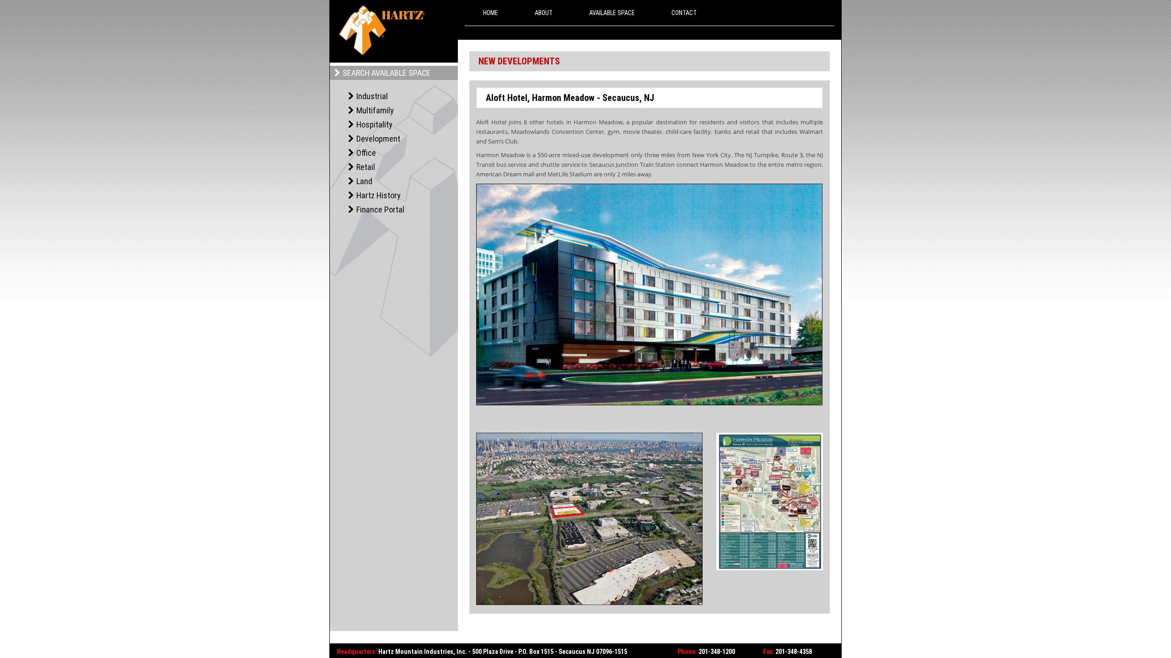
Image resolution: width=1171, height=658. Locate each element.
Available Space (612, 12)
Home (490, 12)
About (544, 12)
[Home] (382, 30)
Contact (684, 12)
